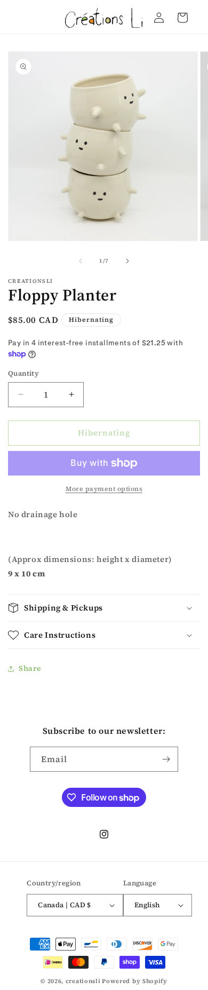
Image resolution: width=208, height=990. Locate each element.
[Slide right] (127, 261)
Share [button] (30, 668)
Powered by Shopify (134, 981)
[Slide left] (80, 261)
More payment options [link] (104, 489)
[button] (104, 608)
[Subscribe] (166, 759)
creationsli (83, 981)
